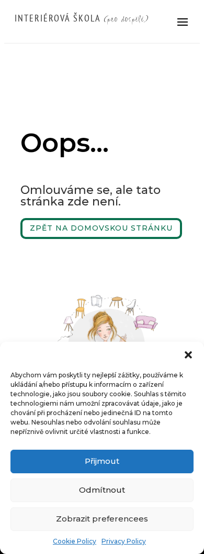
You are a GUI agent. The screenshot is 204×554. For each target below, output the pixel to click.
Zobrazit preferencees (102, 519)
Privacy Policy (123, 541)
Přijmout (102, 461)
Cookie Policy (74, 541)
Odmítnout (102, 490)
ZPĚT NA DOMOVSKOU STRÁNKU (101, 228)
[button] (188, 355)
